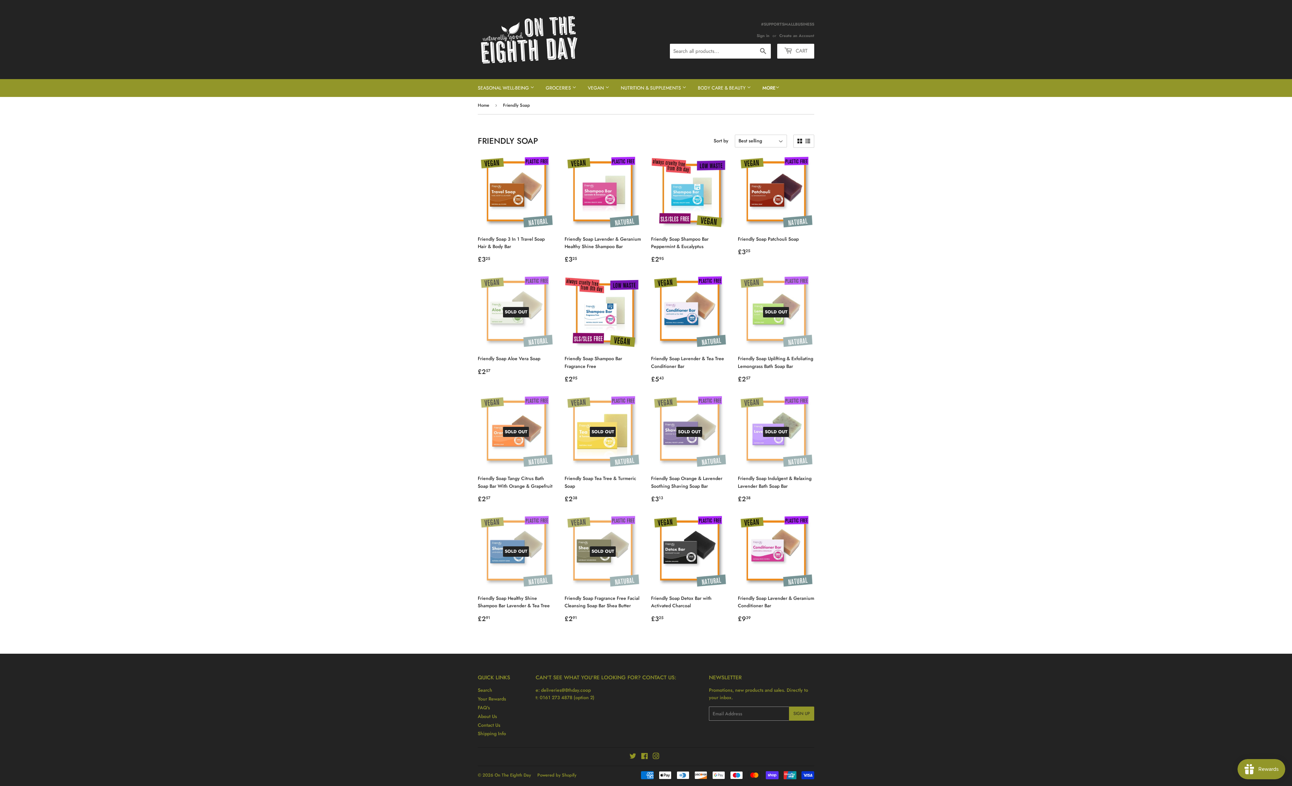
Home (483, 105)
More (769, 87)
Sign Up (801, 713)
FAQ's (484, 707)
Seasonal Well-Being (504, 87)
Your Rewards (492, 698)
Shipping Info (492, 733)
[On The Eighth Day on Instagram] (656, 757)
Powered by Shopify (556, 775)
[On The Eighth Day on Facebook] (644, 757)
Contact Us (489, 725)
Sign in (763, 35)
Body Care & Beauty (722, 87)
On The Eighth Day (513, 775)
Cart (801, 51)
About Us (487, 716)
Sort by (721, 140)
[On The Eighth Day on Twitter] (633, 757)
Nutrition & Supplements (651, 87)
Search (485, 690)
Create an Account (796, 35)
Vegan (596, 87)
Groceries (559, 87)
